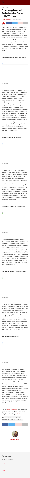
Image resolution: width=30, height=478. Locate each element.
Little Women (16, 417)
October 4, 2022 (17, 19)
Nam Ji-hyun (5, 419)
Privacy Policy (11, 466)
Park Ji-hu (19, 419)
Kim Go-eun (8, 417)
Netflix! (19, 414)
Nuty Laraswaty (7, 19)
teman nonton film (12, 409)
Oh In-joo (13, 419)
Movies (7, 7)
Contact (18, 466)
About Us (4, 466)
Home (3, 7)
